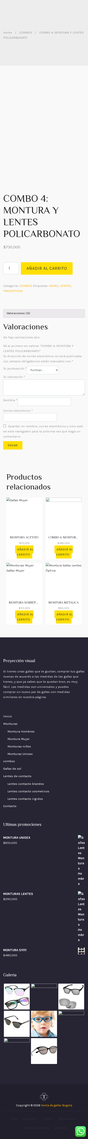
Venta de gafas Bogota (56, 1105)
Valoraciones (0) (18, 313)
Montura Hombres (21, 731)
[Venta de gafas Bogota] (44, 1096)
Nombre (10, 400)
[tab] (44, 313)
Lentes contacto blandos (25, 784)
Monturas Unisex (20, 754)
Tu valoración (14, 377)
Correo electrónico (18, 411)
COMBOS (25, 32)
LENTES (65, 286)
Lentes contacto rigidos (25, 799)
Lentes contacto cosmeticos (28, 791)
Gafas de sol (12, 769)
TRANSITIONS (13, 291)
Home (7, 32)
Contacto (9, 806)
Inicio (7, 716)
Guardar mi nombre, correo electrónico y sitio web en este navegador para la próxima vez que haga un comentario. (43, 431)
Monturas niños (19, 746)
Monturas (10, 724)
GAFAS (53, 286)
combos (9, 761)
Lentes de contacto (17, 776)
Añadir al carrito (46, 268)
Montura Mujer (18, 739)
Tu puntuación (15, 368)
